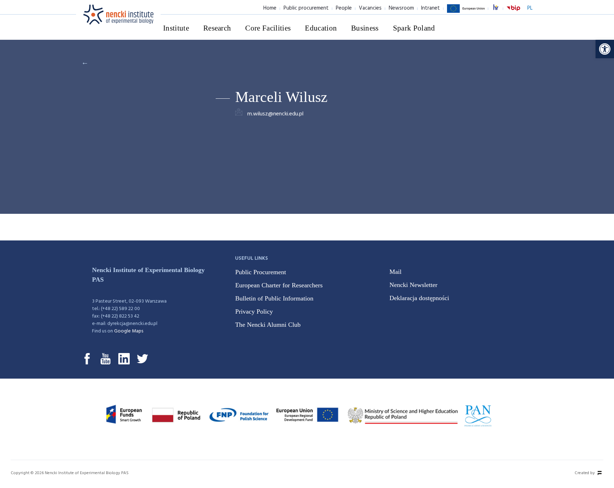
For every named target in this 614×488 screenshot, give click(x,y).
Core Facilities (268, 28)
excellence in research (499, 8)
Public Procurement (260, 272)
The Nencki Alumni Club (268, 324)
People (344, 8)
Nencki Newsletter (413, 284)
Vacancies (370, 8)
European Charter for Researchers (279, 285)
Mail (395, 271)
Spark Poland (414, 28)
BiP (513, 12)
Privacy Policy (254, 311)
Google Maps (128, 331)
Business (365, 28)
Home (269, 8)
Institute (176, 28)
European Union (465, 12)
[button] (605, 49)
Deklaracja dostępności (419, 298)
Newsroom (401, 8)
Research (217, 28)
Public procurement (306, 8)
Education (321, 28)
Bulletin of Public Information (274, 298)
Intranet (430, 8)
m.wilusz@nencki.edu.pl (275, 114)
